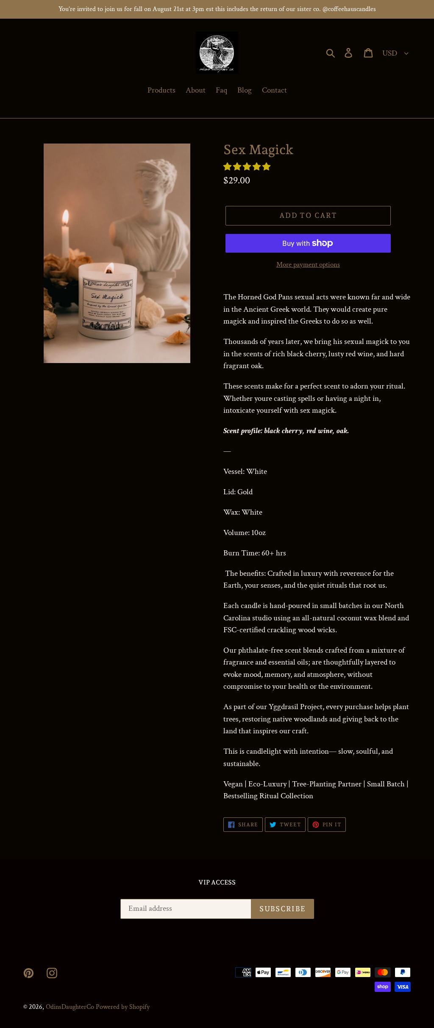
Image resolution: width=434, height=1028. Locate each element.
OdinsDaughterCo (70, 1007)
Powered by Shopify (123, 1007)
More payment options (308, 264)
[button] (247, 167)
